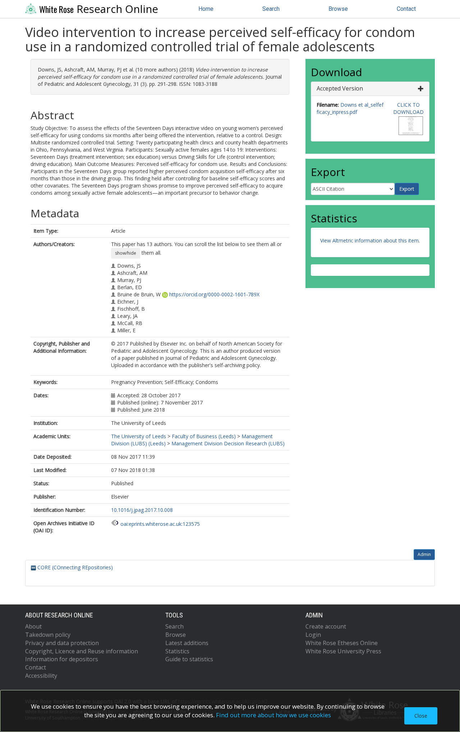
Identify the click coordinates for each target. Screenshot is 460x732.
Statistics (177, 651)
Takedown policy (47, 635)
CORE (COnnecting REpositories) (74, 567)
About (33, 626)
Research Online (98, 9)
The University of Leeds (138, 436)
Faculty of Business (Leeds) (204, 436)
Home (205, 8)
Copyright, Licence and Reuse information (81, 651)
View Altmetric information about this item (369, 240)
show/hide (125, 253)
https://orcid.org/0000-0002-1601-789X (214, 294)
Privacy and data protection (62, 643)
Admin (424, 554)
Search (271, 8)
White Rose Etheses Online (341, 643)
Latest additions (186, 643)
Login (313, 635)
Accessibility (41, 676)
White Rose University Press (343, 651)
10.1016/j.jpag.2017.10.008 (142, 509)
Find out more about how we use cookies (273, 715)
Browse (338, 8)
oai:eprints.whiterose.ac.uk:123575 (160, 523)
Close (420, 715)
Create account (325, 626)
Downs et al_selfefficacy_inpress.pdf (350, 108)
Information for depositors (61, 659)
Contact (406, 8)
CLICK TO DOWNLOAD (408, 108)
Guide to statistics (189, 659)
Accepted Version (340, 88)
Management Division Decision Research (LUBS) (228, 443)
